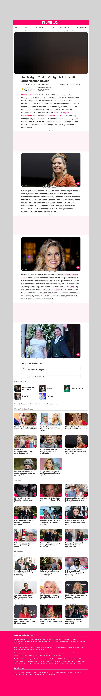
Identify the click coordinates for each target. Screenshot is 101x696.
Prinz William (50, 115)
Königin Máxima (27, 94)
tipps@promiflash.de (50, 404)
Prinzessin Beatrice (29, 115)
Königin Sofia (69, 287)
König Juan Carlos (53, 290)
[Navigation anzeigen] (16, 22)
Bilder (62, 115)
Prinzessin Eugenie (61, 112)
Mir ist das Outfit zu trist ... (36, 377)
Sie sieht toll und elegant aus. (37, 370)
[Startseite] (51, 22)
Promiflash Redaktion (41, 84)
